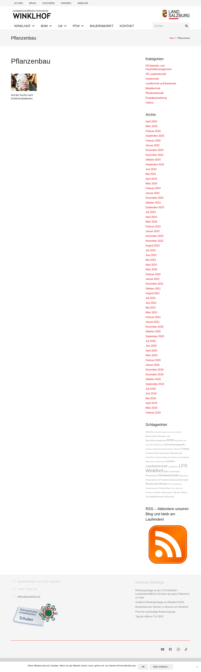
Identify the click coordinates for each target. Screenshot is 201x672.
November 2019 (154, 374)
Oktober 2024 (153, 159)
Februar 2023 (153, 226)
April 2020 (151, 350)
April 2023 (151, 217)
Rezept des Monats (156, 483)
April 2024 (151, 178)
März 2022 (151, 269)
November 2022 (154, 240)
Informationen (172, 457)
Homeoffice (150, 457)
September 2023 (155, 207)
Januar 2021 (153, 322)
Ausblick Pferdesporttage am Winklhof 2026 (159, 602)
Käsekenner (150, 462)
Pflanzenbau (183, 476)
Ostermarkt (174, 471)
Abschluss (150, 432)
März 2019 (151, 407)
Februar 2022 (153, 274)
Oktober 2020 (153, 331)
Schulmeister (177, 484)
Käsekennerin (160, 462)
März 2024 (151, 183)
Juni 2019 (151, 393)
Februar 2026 (153, 131)
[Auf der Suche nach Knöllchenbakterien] (24, 82)
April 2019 (151, 403)
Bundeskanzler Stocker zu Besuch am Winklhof (161, 607)
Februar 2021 (153, 317)
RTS (169, 484)
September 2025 (155, 135)
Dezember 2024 (154, 150)
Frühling (185, 449)
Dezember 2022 (154, 236)
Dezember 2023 (154, 197)
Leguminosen (173, 467)
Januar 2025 (153, 145)
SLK (173, 488)
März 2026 (151, 126)
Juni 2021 (151, 303)
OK (143, 666)
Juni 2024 (151, 169)
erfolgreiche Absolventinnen (162, 449)
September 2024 (155, 164)
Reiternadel (183, 480)
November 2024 (154, 155)
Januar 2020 (153, 365)
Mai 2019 (151, 398)
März (166, 471)
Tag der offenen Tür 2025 (149, 616)
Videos (149, 102)
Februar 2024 (153, 188)
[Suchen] (186, 26)
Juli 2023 (151, 212)
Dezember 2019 (154, 369)
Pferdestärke (151, 475)
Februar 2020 (153, 360)
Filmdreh (177, 449)
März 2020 (151, 355)
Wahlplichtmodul (156, 496)
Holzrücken (164, 453)
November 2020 (154, 326)
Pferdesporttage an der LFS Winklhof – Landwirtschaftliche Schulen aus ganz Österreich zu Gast (162, 594)
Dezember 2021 (154, 283)
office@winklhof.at (28, 596)
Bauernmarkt (151, 436)
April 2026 (151, 121)
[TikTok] (186, 649)
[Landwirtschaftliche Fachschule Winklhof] (32, 14)
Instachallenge (183, 457)
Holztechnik (152, 78)
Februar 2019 (153, 412)
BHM (170, 440)
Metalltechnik (153, 88)
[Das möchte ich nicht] (197, 666)
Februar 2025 (153, 140)
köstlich (171, 461)
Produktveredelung (156, 98)
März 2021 (151, 312)
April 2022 (151, 264)
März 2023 (151, 221)
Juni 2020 (151, 345)
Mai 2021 (151, 307)
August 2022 (153, 245)
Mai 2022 (151, 259)
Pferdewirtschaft (154, 93)
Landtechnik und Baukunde (161, 83)
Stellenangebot (166, 492)
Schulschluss (165, 488)
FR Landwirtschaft (156, 74)
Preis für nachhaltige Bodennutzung (155, 611)
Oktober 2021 (153, 288)
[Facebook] (170, 649)
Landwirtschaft (156, 466)
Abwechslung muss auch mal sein (169, 432)
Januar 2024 (153, 193)
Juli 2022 (151, 250)
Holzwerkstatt (176, 453)
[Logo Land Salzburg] (176, 14)
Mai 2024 (151, 174)
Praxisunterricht (153, 480)
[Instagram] (178, 649)
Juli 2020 (151, 341)
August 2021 (153, 293)
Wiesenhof (169, 496)
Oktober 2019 (153, 379)
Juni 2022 (151, 255)
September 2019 (155, 384)
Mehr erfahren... (161, 666)
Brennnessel (159, 445)
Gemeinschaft (152, 453)
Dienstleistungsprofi (174, 444)
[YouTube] (162, 649)
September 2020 (155, 336)
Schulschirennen (152, 488)
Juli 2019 (151, 388)
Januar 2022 (153, 279)
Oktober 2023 (153, 202)
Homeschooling (161, 457)
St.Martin (157, 492)
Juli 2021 (151, 298)
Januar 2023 (153, 231)
